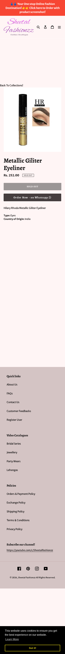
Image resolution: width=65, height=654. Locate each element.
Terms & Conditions (18, 520)
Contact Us (13, 402)
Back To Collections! (11, 85)
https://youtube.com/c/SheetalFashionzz (30, 550)
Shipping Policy (15, 511)
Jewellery (12, 452)
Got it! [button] (32, 648)
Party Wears (13, 461)
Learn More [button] (12, 639)
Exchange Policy (16, 502)
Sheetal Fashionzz (27, 577)
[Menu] (59, 27)
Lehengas (12, 470)
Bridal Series (14, 443)
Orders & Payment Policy (21, 493)
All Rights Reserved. (45, 577)
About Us (12, 384)
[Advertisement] (32, 59)
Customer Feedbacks (19, 411)
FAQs (10, 393)
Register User (14, 419)
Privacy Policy (14, 529)
